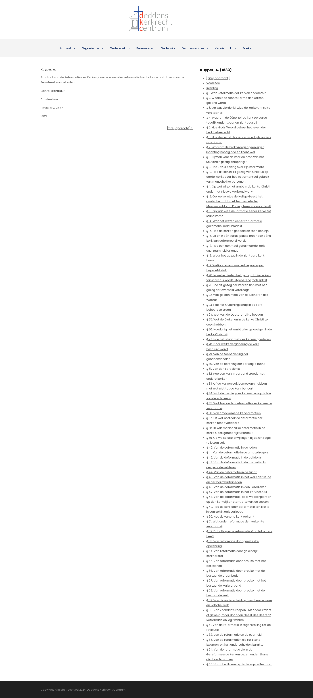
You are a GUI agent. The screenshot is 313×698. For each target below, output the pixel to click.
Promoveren (145, 48)
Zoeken (248, 48)
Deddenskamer (193, 48)
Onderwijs (168, 48)
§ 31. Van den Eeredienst (223, 369)
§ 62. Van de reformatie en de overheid (234, 635)
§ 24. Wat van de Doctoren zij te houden (234, 314)
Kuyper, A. (48, 69)
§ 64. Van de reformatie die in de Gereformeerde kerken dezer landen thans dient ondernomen (237, 654)
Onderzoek (118, 48)
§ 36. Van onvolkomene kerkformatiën (233, 413)
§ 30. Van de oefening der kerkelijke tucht (235, 364)
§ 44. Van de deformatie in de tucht (231, 472)
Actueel (65, 48)
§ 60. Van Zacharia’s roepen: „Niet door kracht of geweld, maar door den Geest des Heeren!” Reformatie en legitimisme (239, 615)
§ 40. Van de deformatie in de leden (231, 447)
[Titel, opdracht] (218, 78)
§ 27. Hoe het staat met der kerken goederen (238, 339)
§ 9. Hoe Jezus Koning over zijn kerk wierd (235, 167)
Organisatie (90, 48)
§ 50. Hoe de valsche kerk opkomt (230, 516)
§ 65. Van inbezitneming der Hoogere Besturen (239, 664)
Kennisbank (223, 48)
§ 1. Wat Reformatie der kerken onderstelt (236, 93)
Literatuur (58, 91)
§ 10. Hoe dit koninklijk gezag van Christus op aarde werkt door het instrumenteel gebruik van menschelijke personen (237, 177)
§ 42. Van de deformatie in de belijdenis (234, 457)
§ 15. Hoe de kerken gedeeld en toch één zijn (237, 231)
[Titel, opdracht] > (180, 128)
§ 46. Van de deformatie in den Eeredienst (236, 487)
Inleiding (212, 88)
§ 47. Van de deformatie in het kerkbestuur (236, 492)
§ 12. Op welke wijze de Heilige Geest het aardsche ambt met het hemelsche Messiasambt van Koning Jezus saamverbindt (238, 201)
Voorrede (213, 83)
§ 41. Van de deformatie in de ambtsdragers (237, 452)
